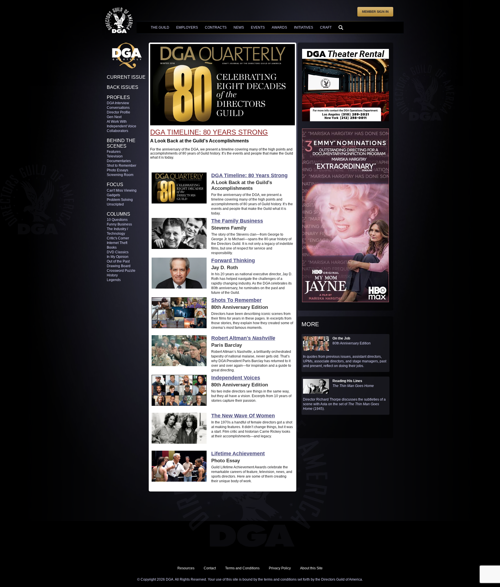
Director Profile (118, 112)
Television (115, 156)
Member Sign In (375, 11)
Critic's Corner (118, 238)
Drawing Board (118, 266)
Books (112, 247)
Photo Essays (117, 170)
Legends (114, 280)
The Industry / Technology (117, 231)
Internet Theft (117, 243)
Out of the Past (118, 261)
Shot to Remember (121, 166)
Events (258, 27)
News (239, 27)
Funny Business (119, 224)
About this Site (311, 568)
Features (114, 152)
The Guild (160, 27)
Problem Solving (120, 200)
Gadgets (113, 195)
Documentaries (119, 161)
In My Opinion (117, 257)
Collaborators (117, 131)
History (112, 275)
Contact (210, 568)
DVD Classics (117, 252)
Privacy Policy (280, 568)
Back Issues (122, 87)
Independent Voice (121, 126)
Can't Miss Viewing (122, 190)
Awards (279, 27)
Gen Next (114, 117)
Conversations (118, 108)
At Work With (117, 122)
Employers (187, 27)
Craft (326, 27)
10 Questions (117, 220)
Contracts (216, 27)
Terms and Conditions (242, 568)
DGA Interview (118, 103)
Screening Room (120, 175)
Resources (185, 568)
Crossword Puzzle (121, 271)
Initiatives (303, 27)
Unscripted (115, 204)
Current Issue (126, 77)
